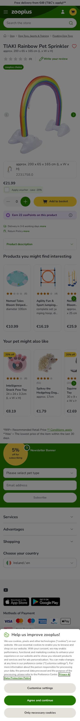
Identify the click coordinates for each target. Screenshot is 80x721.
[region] (40, 675)
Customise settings (40, 688)
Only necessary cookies (40, 713)
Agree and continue (40, 700)
